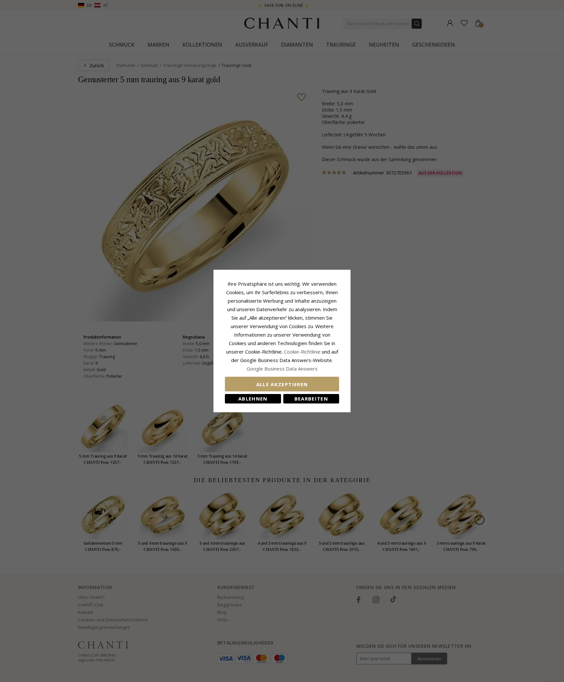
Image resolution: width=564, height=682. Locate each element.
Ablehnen (253, 398)
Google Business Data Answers (282, 368)
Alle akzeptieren (282, 384)
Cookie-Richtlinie (302, 351)
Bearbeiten (311, 398)
